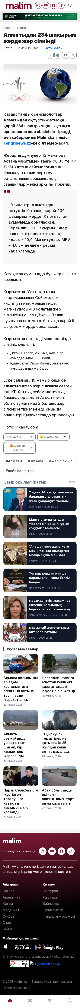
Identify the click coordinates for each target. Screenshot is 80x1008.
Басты (8, 28)
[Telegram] (57, 55)
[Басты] (10, 1000)
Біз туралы (51, 891)
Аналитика (11, 897)
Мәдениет (11, 910)
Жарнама (50, 897)
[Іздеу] (70, 1000)
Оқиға (21, 28)
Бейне (8, 929)
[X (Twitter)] (73, 55)
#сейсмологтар (19, 471)
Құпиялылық (53, 910)
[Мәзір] (30, 1000)
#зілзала (35, 461)
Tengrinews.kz (17, 143)
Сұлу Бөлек (53, 48)
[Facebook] (53, 5)
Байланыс (51, 903)
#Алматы (14, 461)
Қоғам (8, 903)
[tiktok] (71, 851)
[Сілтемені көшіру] (50, 55)
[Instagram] (38, 5)
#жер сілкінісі (61, 461)
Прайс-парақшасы (16, 988)
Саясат (8, 891)
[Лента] (50, 1000)
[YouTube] (45, 5)
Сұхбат (9, 916)
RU (70, 5)
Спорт (8, 922)
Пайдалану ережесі (59, 916)
